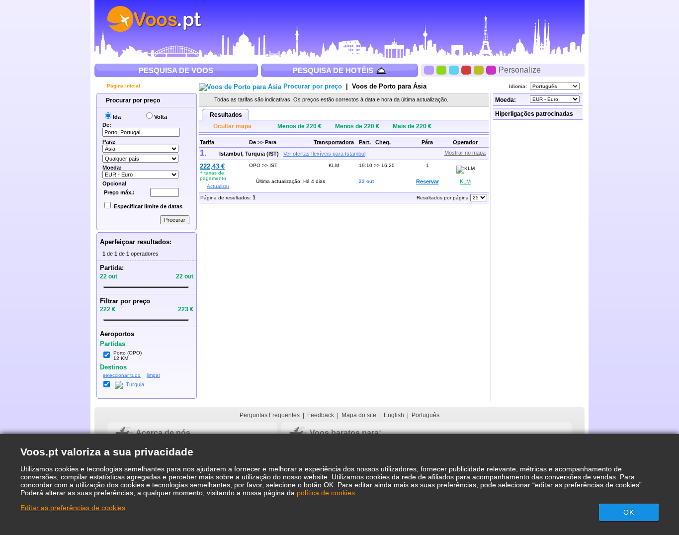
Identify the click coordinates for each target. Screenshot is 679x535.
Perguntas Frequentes (270, 415)
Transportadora (334, 142)
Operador (465, 142)
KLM (465, 181)
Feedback (320, 415)
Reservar (427, 181)
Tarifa (207, 142)
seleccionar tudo (122, 375)
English (394, 415)
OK (628, 512)
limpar (153, 375)
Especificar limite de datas (148, 206)
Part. (365, 142)
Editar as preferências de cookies (72, 508)
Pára (427, 142)
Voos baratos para (344, 433)
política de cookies (326, 493)
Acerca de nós (163, 433)
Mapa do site (358, 415)
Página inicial (122, 86)
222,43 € (212, 166)
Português (425, 415)
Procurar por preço (132, 100)
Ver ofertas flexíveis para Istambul (324, 154)
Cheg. (383, 142)
